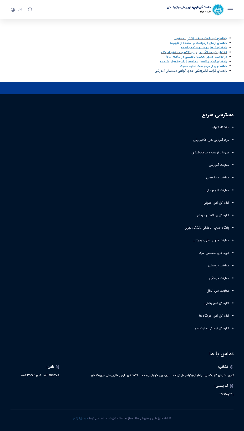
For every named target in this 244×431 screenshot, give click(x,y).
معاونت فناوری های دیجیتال (211, 240)
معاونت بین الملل (218, 291)
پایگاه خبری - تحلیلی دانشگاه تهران (206, 227)
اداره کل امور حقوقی (216, 203)
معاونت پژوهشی (218, 265)
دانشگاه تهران (220, 127)
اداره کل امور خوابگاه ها (214, 315)
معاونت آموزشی (219, 165)
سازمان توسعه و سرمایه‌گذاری (210, 152)
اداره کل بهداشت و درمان (213, 215)
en (20, 9)
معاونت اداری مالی (217, 190)
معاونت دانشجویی (217, 177)
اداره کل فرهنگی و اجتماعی (212, 328)
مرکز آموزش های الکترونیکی (211, 140)
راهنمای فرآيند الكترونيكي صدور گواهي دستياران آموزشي (191, 70)
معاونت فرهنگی (219, 278)
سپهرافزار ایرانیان (80, 418)
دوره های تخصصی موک (214, 253)
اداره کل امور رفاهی (216, 303)
